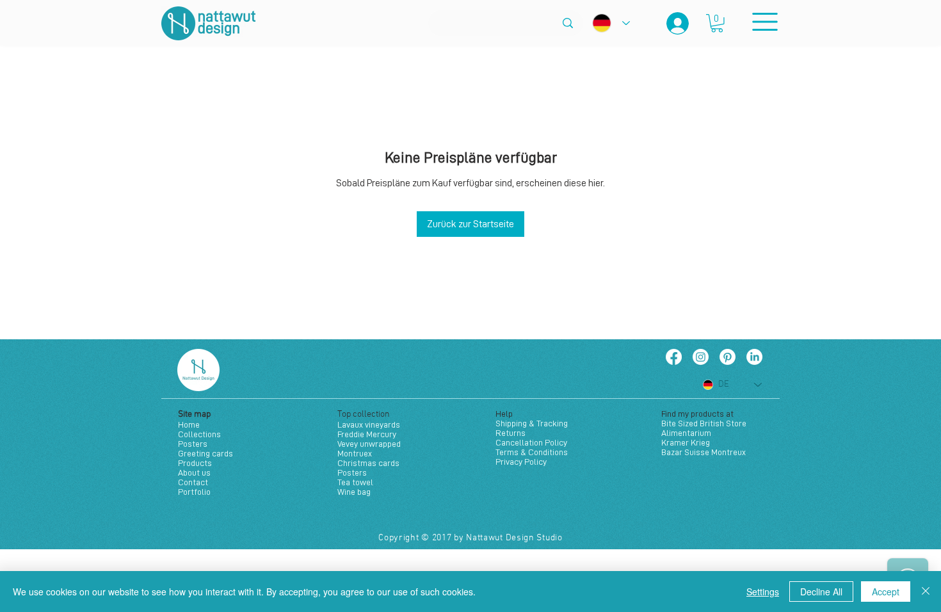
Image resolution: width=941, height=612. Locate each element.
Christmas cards (368, 462)
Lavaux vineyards (368, 424)
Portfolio (194, 491)
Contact (193, 482)
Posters (192, 443)
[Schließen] (925, 591)
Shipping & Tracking (531, 423)
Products (195, 462)
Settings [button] (762, 591)
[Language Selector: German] (611, 23)
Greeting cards (205, 453)
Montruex (354, 453)
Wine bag (354, 491)
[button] (717, 23)
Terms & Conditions (531, 451)
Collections (199, 434)
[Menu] (764, 21)
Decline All (821, 591)
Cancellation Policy (531, 442)
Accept (885, 591)
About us (194, 472)
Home (189, 424)
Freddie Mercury (366, 434)
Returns (510, 432)
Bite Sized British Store (703, 423)
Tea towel (355, 482)
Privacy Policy (521, 461)
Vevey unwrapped (369, 443)
